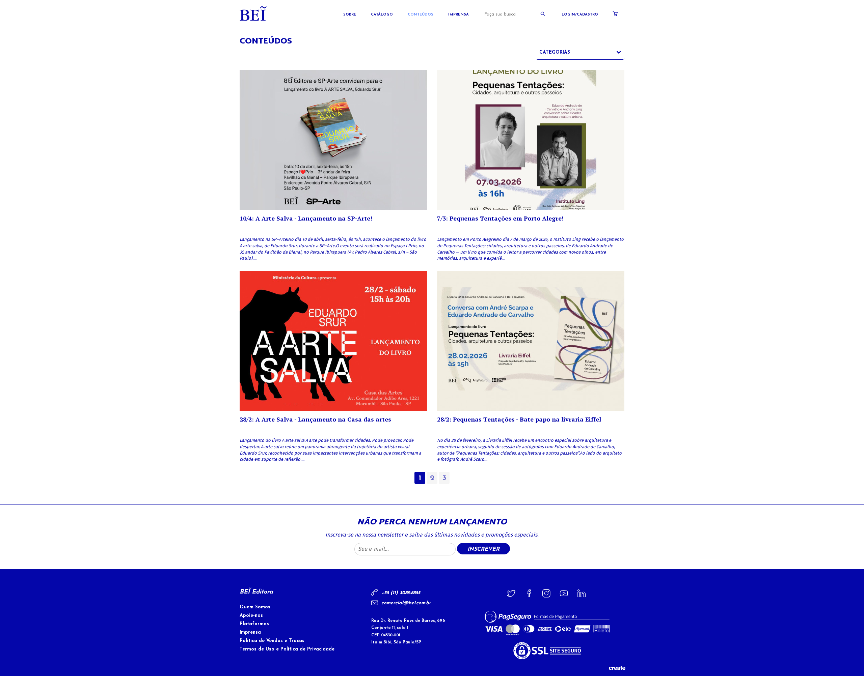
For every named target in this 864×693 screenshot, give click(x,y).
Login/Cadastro (580, 15)
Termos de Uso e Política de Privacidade (287, 649)
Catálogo (382, 15)
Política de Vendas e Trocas (272, 640)
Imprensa (458, 15)
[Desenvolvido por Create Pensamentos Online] (617, 667)
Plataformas (254, 624)
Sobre (349, 15)
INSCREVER (483, 549)
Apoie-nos (251, 615)
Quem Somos (255, 607)
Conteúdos (420, 15)
